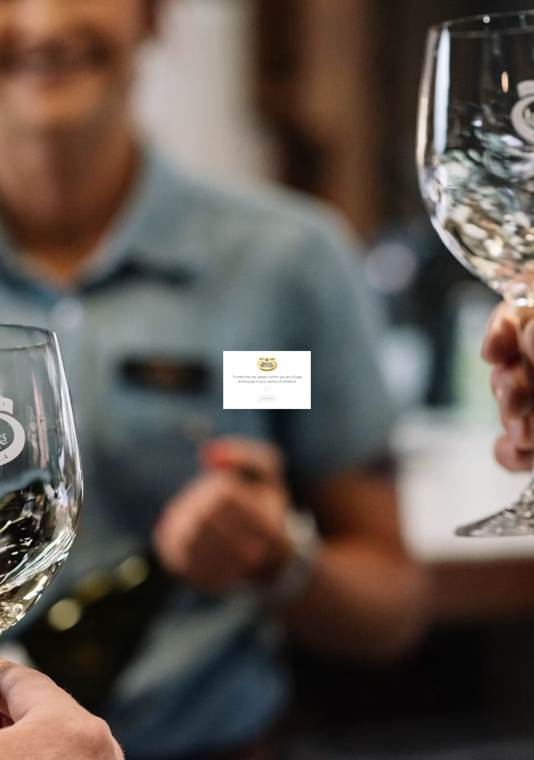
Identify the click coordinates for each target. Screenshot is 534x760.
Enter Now (267, 398)
